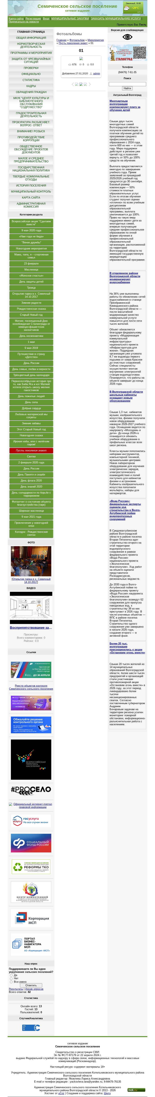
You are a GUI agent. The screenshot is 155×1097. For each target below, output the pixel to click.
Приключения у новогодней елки (31, 524)
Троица (31, 287)
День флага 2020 (31, 480)
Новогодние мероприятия (31, 248)
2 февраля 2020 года (31, 462)
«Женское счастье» (31, 275)
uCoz (61, 1093)
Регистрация (33, 18)
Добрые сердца (31, 408)
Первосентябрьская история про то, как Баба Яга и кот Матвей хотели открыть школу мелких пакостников (31, 386)
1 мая (31, 341)
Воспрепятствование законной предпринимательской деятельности (31, 627)
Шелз (107, 1093)
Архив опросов (34, 988)
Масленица (31, 269)
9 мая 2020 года (31, 230)
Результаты (16, 988)
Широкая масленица (31, 510)
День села (31, 402)
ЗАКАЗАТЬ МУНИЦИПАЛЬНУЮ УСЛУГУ (116, 18)
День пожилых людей (31, 396)
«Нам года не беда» (31, 236)
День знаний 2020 (31, 486)
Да (15, 975)
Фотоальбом (77, 40)
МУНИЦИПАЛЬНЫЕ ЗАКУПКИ (70, 18)
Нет (16, 978)
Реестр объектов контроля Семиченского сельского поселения (31, 687)
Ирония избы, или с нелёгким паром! (31, 443)
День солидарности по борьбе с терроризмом (31, 494)
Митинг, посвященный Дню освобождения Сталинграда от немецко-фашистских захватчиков (31, 325)
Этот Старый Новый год (31, 429)
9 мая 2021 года (31, 516)
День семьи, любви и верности (31, 369)
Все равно (20, 981)
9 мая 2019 (31, 347)
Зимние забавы (31, 423)
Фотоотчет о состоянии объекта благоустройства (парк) (31, 503)
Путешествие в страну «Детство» (31, 355)
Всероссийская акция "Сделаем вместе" (31, 223)
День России (31, 363)
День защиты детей (31, 281)
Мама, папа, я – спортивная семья (31, 256)
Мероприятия (96, 40)
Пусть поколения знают (31, 450)
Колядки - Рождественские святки (31, 533)
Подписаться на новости (24, 21)
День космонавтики (31, 335)
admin (96, 73)
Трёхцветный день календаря (31, 375)
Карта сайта (16, 18)
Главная (61, 40)
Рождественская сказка (31, 308)
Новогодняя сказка (31, 435)
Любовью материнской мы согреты (31, 416)
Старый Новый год (31, 314)
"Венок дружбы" (31, 242)
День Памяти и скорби (31, 474)
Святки (31, 456)
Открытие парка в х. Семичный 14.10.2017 (31, 295)
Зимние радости (31, 302)
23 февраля (31, 263)
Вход (46, 18)
